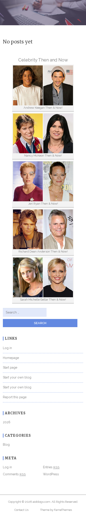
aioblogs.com (41, 501)
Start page (10, 367)
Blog (6, 444)
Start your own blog (17, 377)
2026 (6, 422)
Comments (14, 474)
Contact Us (21, 510)
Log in (7, 348)
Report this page (14, 397)
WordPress (51, 474)
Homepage (11, 358)
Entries (51, 467)
